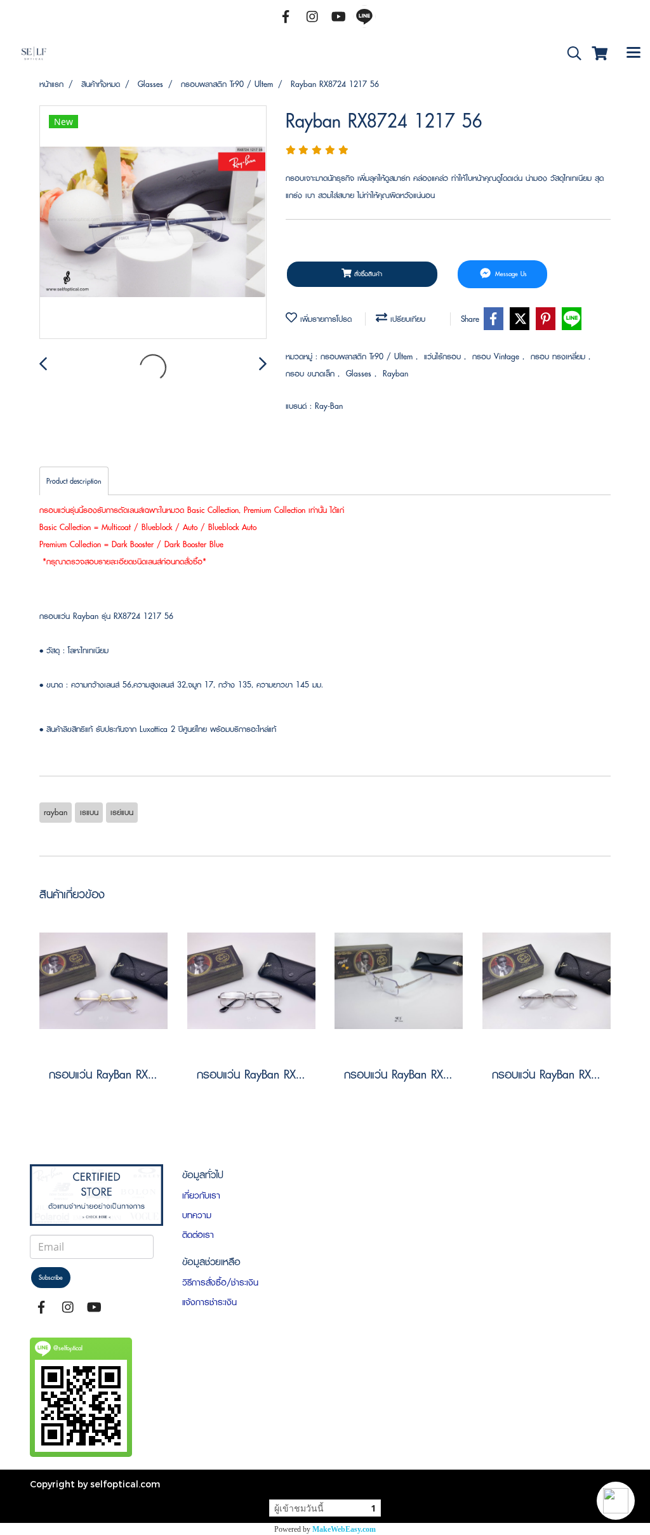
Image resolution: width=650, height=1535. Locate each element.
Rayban (395, 373)
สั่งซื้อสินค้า (367, 274)
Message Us (510, 274)
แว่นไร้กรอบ (444, 356)
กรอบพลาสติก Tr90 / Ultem (368, 356)
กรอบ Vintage (497, 356)
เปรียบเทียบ (406, 319)
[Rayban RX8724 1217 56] (153, 223)
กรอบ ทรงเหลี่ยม (559, 356)
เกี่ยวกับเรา (201, 1195)
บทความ (196, 1215)
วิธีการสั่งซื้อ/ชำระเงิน (220, 1282)
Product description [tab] (74, 481)
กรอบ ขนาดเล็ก (312, 373)
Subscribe (51, 1277)
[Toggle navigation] (633, 54)
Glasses (360, 373)
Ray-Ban (329, 406)
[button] (615, 1500)
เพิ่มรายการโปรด (324, 319)
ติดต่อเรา (198, 1234)
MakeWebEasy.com (344, 1529)
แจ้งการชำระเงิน (209, 1302)
